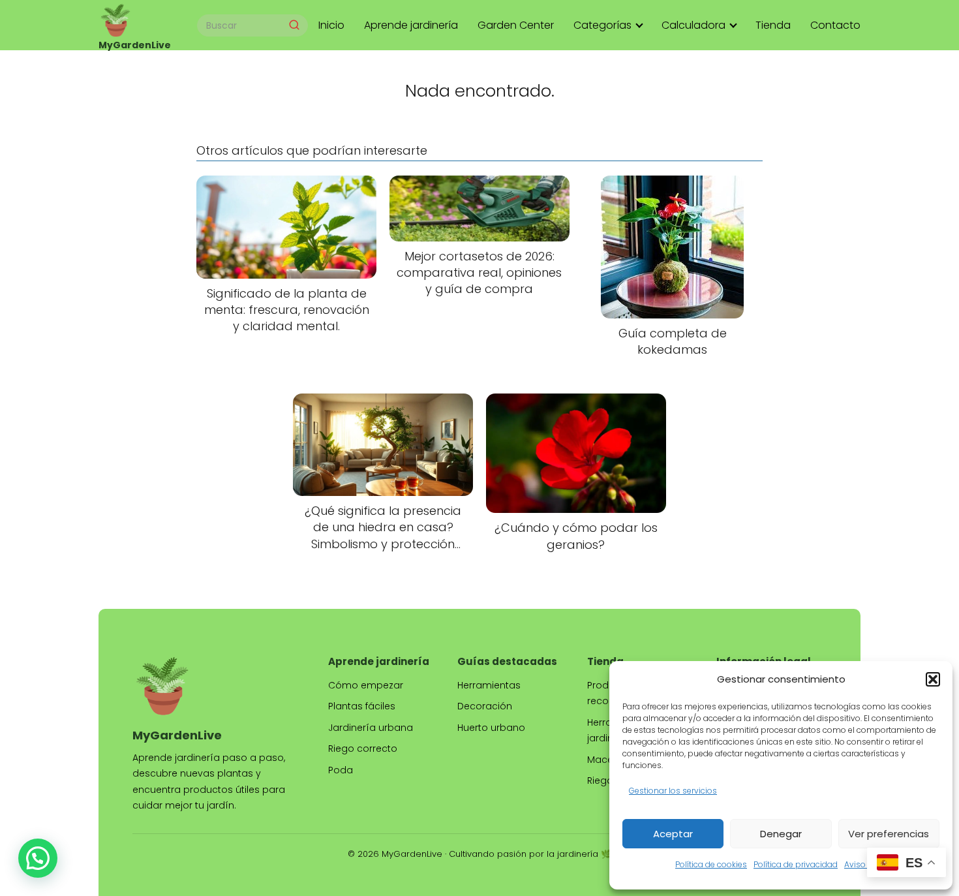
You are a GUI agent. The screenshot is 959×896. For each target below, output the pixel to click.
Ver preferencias (888, 834)
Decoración (484, 706)
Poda (340, 770)
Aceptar (673, 834)
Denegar (781, 834)
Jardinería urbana (370, 727)
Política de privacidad (796, 864)
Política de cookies (711, 864)
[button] (932, 679)
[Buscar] (294, 24)
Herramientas (489, 685)
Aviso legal (865, 864)
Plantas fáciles (361, 706)
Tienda (773, 25)
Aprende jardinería (411, 25)
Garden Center (516, 25)
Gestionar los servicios (673, 790)
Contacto (835, 25)
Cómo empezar (365, 685)
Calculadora (693, 25)
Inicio (331, 25)
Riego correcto (362, 748)
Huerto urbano (491, 727)
